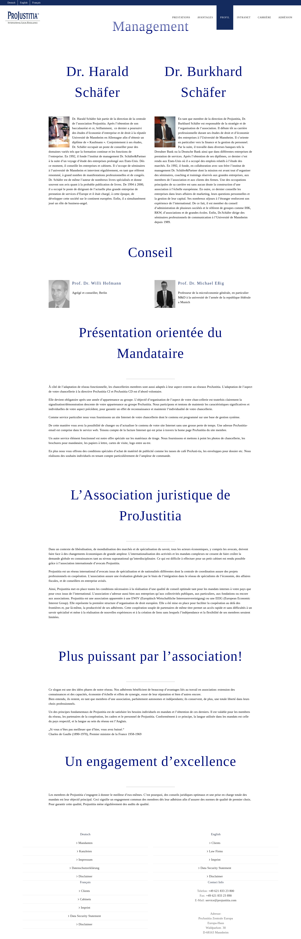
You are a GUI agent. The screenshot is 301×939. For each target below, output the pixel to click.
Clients (215, 843)
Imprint (216, 859)
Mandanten (85, 843)
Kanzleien (85, 851)
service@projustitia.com (221, 900)
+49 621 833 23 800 (221, 891)
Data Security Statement (215, 868)
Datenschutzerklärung (85, 868)
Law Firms (216, 851)
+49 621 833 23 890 (219, 895)
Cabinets (85, 899)
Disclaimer (85, 876)
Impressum (85, 859)
